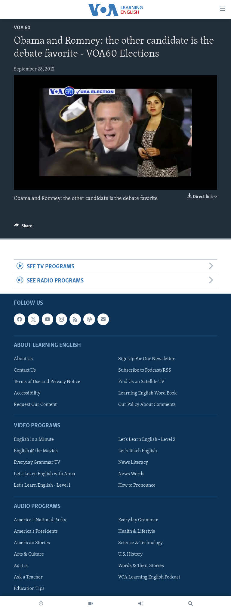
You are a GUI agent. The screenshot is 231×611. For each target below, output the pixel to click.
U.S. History (130, 554)
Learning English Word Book (147, 393)
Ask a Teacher (28, 577)
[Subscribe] (103, 319)
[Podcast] (89, 319)
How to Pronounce (137, 485)
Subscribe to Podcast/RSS (144, 370)
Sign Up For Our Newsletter (146, 359)
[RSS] (75, 319)
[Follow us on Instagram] (61, 319)
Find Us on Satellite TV (141, 382)
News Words (131, 474)
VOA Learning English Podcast (149, 577)
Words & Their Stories (141, 566)
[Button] (23, 227)
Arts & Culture (29, 554)
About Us (23, 359)
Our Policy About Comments (147, 405)
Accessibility (27, 393)
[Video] (91, 603)
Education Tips (29, 589)
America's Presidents (36, 531)
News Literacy (133, 462)
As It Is (21, 566)
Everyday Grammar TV (37, 462)
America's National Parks (40, 520)
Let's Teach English (137, 451)
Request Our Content (35, 405)
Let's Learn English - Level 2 (146, 439)
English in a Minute (34, 439)
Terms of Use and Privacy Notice (47, 382)
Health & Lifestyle (136, 531)
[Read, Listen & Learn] (41, 603)
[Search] (190, 603)
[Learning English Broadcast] (141, 603)
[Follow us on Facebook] (19, 319)
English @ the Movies (36, 451)
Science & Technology (140, 543)
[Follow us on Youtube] (47, 319)
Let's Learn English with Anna (44, 474)
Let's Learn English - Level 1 (42, 485)
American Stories (32, 543)
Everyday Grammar (138, 520)
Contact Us (25, 370)
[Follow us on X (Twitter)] (33, 319)
